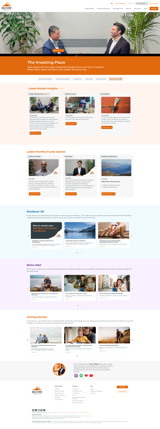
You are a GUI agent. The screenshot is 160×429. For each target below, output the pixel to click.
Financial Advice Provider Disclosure (78, 398)
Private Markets (58, 399)
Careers (92, 389)
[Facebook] (33, 410)
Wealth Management (60, 395)
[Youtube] (39, 410)
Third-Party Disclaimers (83, 412)
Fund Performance (77, 391)
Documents (75, 389)
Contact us (131, 3)
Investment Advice (59, 393)
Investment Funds (59, 391)
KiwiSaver (57, 389)
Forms (74, 395)
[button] (1, 33)
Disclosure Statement (72, 412)
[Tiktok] (44, 410)
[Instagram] (36, 410)
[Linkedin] (41, 410)
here (58, 415)
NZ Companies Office (86, 415)
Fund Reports (75, 393)
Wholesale (57, 397)
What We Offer (58, 386)
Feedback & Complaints (96, 391)
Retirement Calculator (78, 400)
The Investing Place (120, 3)
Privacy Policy (54, 412)
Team (91, 386)
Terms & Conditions (62, 412)
